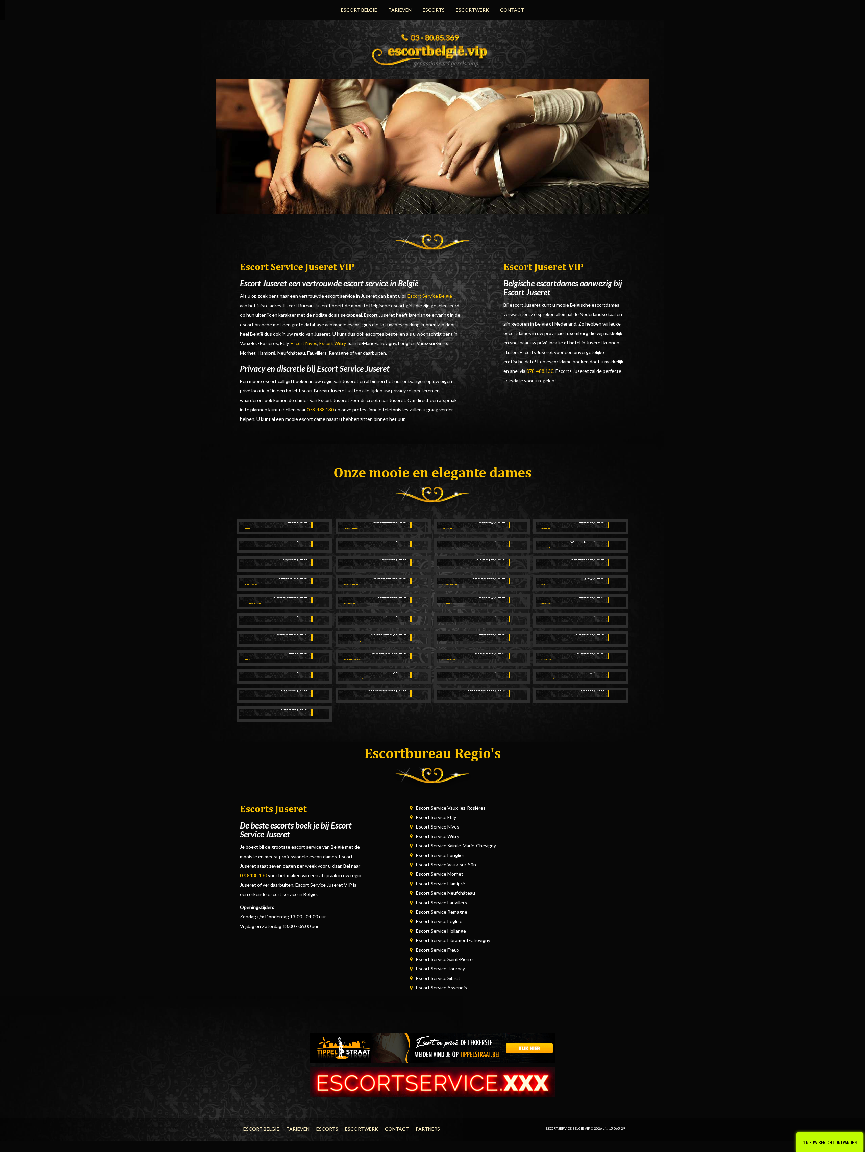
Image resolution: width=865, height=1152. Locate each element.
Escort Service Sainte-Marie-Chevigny (456, 845)
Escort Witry (332, 343)
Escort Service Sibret (438, 978)
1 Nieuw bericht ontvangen (830, 1142)
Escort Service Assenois (441, 987)
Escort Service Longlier (440, 855)
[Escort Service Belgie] (432, 53)
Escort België (359, 10)
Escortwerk (472, 10)
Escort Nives (304, 343)
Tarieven (400, 10)
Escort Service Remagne (441, 912)
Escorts (434, 10)
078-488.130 (320, 409)
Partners (428, 1129)
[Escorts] (432, 1048)
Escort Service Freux (437, 950)
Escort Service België (429, 296)
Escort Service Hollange (441, 931)
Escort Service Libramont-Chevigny (453, 940)
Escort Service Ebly (436, 817)
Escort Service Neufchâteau (445, 893)
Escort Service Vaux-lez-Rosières (451, 808)
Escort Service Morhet (439, 874)
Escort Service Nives (437, 827)
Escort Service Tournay (440, 968)
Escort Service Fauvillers (441, 902)
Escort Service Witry (437, 836)
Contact (512, 10)
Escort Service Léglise (439, 921)
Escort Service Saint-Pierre (444, 959)
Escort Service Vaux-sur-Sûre (447, 864)
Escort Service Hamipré (440, 883)
